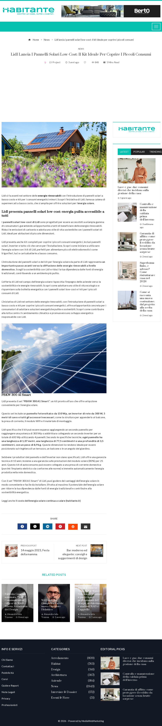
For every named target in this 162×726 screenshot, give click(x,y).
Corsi (5, 678)
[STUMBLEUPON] (73, 527)
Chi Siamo (7, 659)
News (81, 49)
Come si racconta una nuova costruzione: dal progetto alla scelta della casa (147, 301)
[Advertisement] (81, 93)
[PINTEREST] (60, 526)
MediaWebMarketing (93, 721)
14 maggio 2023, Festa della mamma (35, 550)
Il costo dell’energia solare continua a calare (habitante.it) (48, 500)
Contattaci (8, 666)
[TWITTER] (35, 526)
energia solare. (86, 203)
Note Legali (8, 691)
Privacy (6, 698)
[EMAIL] (85, 526)
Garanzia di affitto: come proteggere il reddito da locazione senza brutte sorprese (147, 243)
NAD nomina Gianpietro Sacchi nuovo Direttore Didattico (52, 605)
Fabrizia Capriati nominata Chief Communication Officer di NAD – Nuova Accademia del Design (16, 601)
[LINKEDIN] (47, 526)
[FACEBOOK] (22, 526)
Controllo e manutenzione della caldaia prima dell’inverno (148, 212)
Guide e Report (10, 685)
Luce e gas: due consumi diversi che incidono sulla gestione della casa (133, 190)
